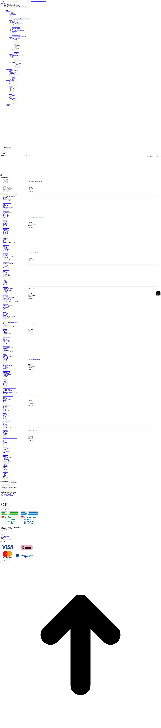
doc (4, 258)
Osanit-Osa (5, 376)
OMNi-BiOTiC (6, 371)
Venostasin (5, 465)
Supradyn (5, 446)
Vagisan (5, 464)
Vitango (5, 470)
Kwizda (5, 323)
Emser (4, 276)
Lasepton (5, 330)
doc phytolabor (6, 259)
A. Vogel (5, 197)
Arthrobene (5, 217)
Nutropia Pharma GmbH (8, 365)
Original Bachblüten (7, 374)
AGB (2, 535)
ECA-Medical (6, 275)
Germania (5, 295)
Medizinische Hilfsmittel (8, 187)
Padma (4, 377)
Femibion (5, 283)
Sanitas (5, 415)
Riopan (5, 406)
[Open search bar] (4, 146)
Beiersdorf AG (6, 226)
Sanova (5, 419)
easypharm (6, 274)
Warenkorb (3, 2)
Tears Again (6, 451)
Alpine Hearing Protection (8, 212)
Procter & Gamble (7, 393)
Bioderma (5, 232)
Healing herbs (6, 307)
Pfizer (4, 386)
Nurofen (5, 363)
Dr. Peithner (6, 267)
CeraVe (5, 247)
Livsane (5, 335)
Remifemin (5, 401)
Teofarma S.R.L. (6, 453)
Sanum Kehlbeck (7, 421)
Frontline (5, 289)
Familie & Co (5, 182)
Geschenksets (5, 183)
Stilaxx (5, 443)
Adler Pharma (6, 200)
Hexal (4, 312)
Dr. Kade (5, 264)
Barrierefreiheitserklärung (6, 539)
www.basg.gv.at (4, 529)
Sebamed (5, 425)
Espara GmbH (6, 279)
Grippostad (5, 300)
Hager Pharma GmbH (8, 305)
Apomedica (6, 215)
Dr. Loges (5, 266)
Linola (4, 334)
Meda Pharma (6, 342)
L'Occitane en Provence (8, 326)
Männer (4, 186)
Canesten (5, 246)
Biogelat (5, 233)
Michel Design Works (7, 188)
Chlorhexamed (6, 249)
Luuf (4, 338)
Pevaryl (5, 385)
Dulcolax (5, 272)
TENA (5, 452)
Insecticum (5, 315)
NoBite (5, 359)
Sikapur (5, 430)
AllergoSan (6, 208)
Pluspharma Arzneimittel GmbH (10, 392)
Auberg (5, 220)
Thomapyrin (6, 459)
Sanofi (5, 416)
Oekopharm (6, 367)
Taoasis (5, 449)
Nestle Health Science (8, 356)
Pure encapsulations (8, 396)
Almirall (5, 209)
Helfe (4, 309)
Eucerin (5, 281)
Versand (31, 189)
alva (4, 213)
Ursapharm (6, 463)
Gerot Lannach (6, 296)
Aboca (4, 198)
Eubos (5, 280)
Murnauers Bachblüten (8, 351)
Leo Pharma (6, 332)
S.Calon (5, 409)
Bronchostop (6, 241)
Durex (4, 273)
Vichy (5, 469)
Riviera (5, 407)
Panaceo (5, 379)
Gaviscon (5, 291)
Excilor (5, 282)
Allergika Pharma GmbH (8, 207)
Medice (5, 343)
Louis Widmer (6, 337)
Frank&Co (5, 287)
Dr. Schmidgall (6, 268)
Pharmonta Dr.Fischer (8, 390)
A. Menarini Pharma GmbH (9, 196)
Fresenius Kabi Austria (8, 288)
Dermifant (5, 254)
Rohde (4, 408)
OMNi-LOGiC (6, 372)
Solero (4, 435)
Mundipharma (6, 350)
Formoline (5, 285)
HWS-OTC (6, 313)
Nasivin (5, 355)
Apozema (5, 216)
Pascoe (5, 381)
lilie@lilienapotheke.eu (41, 1)
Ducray (5, 271)
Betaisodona (6, 230)
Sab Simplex (6, 410)
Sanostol (5, 418)
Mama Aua (6, 341)
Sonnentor (5, 436)
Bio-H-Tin (5, 231)
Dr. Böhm (5, 260)
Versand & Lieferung (5, 536)
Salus (4, 413)
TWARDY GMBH (7, 461)
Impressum (3, 532)
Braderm (5, 239)
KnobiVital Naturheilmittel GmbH (10, 322)
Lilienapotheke (7, 333)
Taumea (5, 450)
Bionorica (5, 236)
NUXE (5, 366)
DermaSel (5, 253)
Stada (4, 440)
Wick (4, 476)
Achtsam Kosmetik (7, 199)
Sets (4, 190)
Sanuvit (5, 422)
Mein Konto (3, 3)
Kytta (4, 324)
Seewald (5, 426)
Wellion (5, 475)
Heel (4, 308)
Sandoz (5, 414)
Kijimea (5, 320)
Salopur (5, 411)
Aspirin (5, 219)
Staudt (4, 441)
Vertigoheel (5, 466)
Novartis (5, 362)
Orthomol (5, 375)
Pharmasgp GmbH (7, 389)
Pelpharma (5, 382)
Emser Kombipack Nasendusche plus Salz (36, 217)
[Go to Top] (80, 645)
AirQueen (5, 205)
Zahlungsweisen (4, 537)
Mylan (4, 352)
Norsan (5, 360)
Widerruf (2, 538)
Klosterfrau (6, 321)
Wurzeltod (5, 477)
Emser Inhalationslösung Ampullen (35, 181)
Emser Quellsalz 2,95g (32, 430)
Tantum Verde (6, 448)
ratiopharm (6, 397)
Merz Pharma (6, 346)
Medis (5, 344)
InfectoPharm (6, 314)
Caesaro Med (6, 245)
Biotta (4, 237)
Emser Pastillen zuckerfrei (33, 394)
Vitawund (5, 472)
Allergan (5, 206)
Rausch (5, 398)
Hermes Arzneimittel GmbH (9, 310)
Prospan (5, 394)
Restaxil (5, 402)
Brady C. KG (6, 240)
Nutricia (5, 364)
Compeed (5, 250)
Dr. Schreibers (6, 270)
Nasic (4, 354)
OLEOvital (5, 368)
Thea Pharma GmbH (7, 457)
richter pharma (6, 405)
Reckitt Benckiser (7, 399)
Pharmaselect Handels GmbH (9, 388)
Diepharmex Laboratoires (8, 256)
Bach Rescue (6, 223)
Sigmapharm (6, 428)
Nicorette (5, 358)
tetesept (5, 456)
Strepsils (5, 444)
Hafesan (5, 304)
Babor (5, 222)
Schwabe (5, 424)
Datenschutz (3, 534)
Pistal (4, 391)
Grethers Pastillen (7, 299)
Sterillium (5, 442)
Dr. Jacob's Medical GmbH (9, 263)
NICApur (5, 357)
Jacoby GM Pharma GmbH (9, 316)
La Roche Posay (7, 327)
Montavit (5, 348)
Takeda (5, 447)
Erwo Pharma (6, 278)
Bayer (5, 225)
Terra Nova (5, 455)
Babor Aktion (5, 179)
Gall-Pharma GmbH (7, 290)
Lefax (4, 331)
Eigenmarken (5, 181)
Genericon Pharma (7, 293)
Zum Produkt (30, 191)
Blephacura (5, 238)
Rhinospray (5, 404)
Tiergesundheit (6, 191)
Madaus (5, 339)
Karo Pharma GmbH (7, 318)
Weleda (5, 474)
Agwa (4, 204)
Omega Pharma (6, 369)
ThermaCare (6, 458)
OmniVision (6, 373)
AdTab (5, 201)
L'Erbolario (5, 325)
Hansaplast (6, 306)
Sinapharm (5, 432)
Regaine (5, 400)
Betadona (5, 229)
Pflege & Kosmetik (7, 189)
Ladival (5, 329)
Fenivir (5, 284)
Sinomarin (5, 433)
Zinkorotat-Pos (6, 478)
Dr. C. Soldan (6, 262)
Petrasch (5, 384)
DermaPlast (5, 251)
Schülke (5, 423)
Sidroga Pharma (7, 427)
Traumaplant (6, 460)
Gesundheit (5, 185)
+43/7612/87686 (34, 1)
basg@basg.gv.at (4, 530)
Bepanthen (6, 228)
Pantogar (5, 380)
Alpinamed (6, 211)
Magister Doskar (6, 340)
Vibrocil (5, 468)
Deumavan (5, 255)
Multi (4, 349)
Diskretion (5, 180)
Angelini (5, 214)
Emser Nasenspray (31, 288)
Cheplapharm (6, 248)
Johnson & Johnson (7, 317)
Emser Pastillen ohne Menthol (34, 359)
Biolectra (5, 234)
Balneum (5, 224)
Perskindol (5, 383)
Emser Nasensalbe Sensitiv (33, 252)
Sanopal (5, 417)
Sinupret (5, 434)
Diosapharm (6, 257)
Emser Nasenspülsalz (32, 323)
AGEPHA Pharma (7, 203)
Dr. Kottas (5, 265)
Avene (5, 221)
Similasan (5, 431)
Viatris (4, 467)
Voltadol (5, 473)
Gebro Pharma (6, 292)
